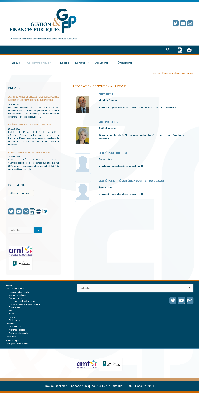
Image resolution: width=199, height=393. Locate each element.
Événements (125, 62)
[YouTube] (183, 23)
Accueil (16, 62)
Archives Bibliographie (19, 333)
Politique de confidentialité (18, 344)
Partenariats (14, 307)
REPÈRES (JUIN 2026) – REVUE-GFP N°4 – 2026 (29, 125)
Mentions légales (13, 340)
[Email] (190, 23)
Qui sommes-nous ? (39, 62)
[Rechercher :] (135, 288)
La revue (80, 62)
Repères (12, 317)
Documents (102, 62)
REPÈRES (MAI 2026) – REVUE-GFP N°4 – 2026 (29, 152)
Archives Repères (17, 330)
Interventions (15, 327)
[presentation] (52, 63)
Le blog (64, 62)
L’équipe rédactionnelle (19, 292)
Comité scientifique (17, 298)
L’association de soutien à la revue (24, 304)
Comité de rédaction (18, 295)
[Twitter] (176, 23)
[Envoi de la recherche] (38, 230)
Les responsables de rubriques (23, 301)
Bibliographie (15, 320)
